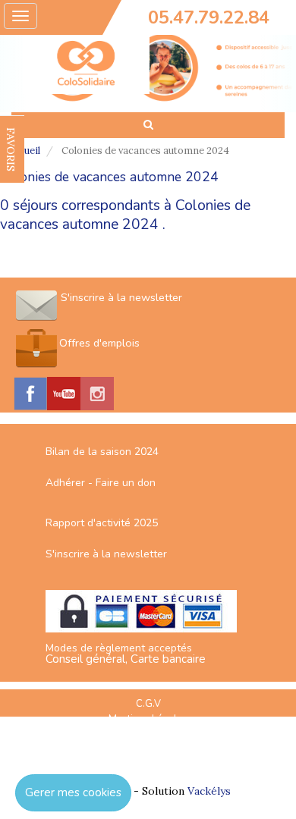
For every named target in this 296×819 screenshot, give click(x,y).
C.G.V (148, 704)
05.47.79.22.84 (208, 17)
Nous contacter (148, 766)
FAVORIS (10, 149)
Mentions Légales (148, 719)
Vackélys (209, 791)
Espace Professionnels (148, 750)
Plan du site (148, 735)
